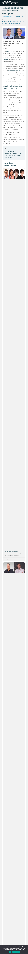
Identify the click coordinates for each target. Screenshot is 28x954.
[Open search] (25, 3)
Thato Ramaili (18, 23)
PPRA (8, 23)
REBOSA (13, 23)
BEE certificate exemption (15, 21)
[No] (26, 949)
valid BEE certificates (14, 70)
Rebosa (5, 59)
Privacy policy (16, 951)
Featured (17, 16)
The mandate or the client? (11, 551)
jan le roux (4, 23)
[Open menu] (22, 3)
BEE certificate (5, 21)
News (21, 16)
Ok (10, 951)
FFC (24, 21)
